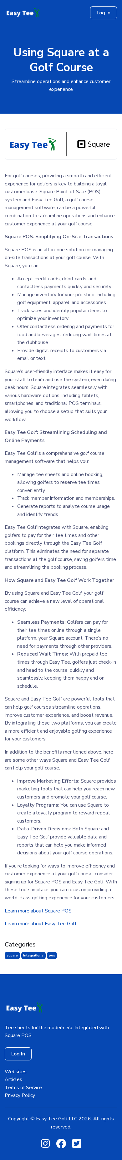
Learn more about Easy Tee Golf (40, 923)
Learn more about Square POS (38, 910)
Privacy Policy (20, 1095)
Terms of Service (23, 1087)
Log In (103, 12)
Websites (16, 1071)
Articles (13, 1079)
